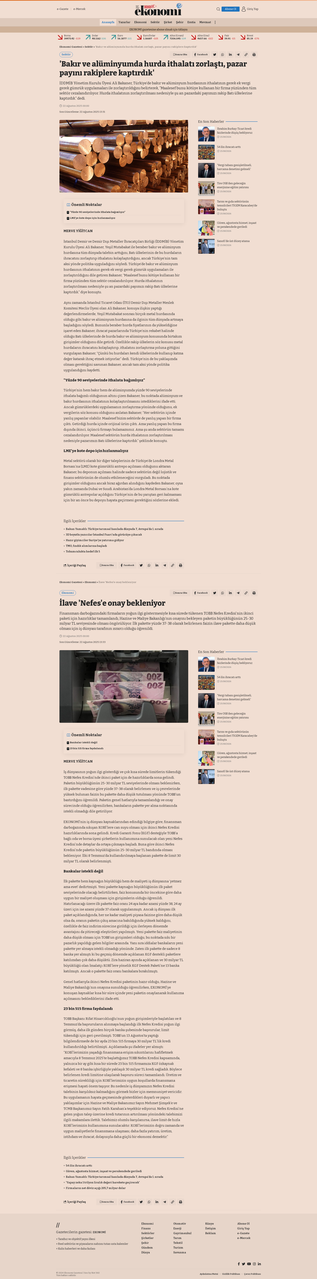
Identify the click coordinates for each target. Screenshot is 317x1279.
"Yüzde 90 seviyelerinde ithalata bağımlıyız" (98, 212)
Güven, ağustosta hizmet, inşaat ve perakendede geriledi (104, 1171)
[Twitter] (243, 1264)
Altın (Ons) (203, 35)
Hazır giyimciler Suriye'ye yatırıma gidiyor (95, 540)
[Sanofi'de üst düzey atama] (206, 246)
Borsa (67, 35)
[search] (218, 9)
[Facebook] (239, 1264)
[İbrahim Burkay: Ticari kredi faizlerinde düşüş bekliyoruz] (206, 134)
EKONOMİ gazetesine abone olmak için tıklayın (158, 29)
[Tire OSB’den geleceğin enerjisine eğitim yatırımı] (206, 188)
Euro (120, 35)
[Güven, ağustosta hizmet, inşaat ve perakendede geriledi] (206, 228)
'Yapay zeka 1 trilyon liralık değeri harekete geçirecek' (103, 1182)
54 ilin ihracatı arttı (229, 147)
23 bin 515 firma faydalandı (87, 748)
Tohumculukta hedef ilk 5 (83, 551)
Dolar (95, 35)
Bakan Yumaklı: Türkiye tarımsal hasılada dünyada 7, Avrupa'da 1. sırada (114, 529)
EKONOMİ (99, 1232)
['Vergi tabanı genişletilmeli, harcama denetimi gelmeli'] (206, 170)
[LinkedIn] (259, 1264)
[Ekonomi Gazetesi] (158, 9)
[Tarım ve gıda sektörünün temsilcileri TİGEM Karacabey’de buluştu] (206, 206)
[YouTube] (249, 1264)
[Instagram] (254, 1264)
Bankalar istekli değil (84, 742)
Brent (250, 35)
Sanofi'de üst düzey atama (233, 241)
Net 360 (95, 1273)
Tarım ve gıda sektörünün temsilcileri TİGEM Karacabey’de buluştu (237, 205)
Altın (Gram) (177, 35)
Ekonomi (90, 582)
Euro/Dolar (149, 35)
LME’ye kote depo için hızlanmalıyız (93, 218)
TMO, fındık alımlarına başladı (86, 545)
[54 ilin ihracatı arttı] (206, 152)
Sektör (89, 46)
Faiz (227, 35)
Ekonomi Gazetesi (70, 46)
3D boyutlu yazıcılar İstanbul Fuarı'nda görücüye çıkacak (104, 534)
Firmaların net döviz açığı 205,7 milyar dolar (96, 1188)
